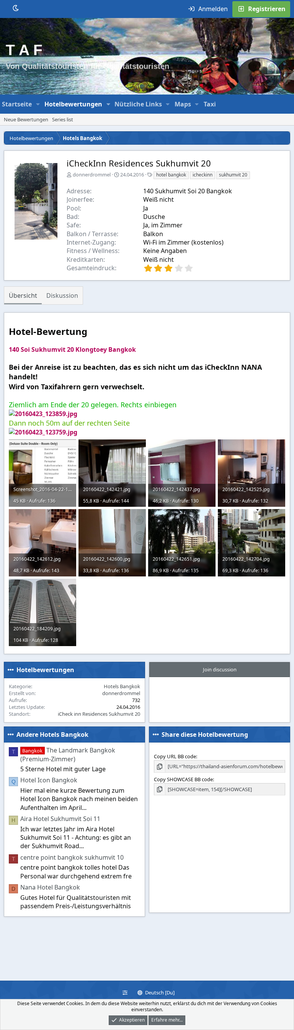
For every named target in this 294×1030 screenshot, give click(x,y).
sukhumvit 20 (233, 174)
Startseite (17, 104)
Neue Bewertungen (26, 119)
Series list (62, 119)
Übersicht (23, 295)
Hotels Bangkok (122, 686)
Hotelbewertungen (73, 104)
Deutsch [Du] (159, 992)
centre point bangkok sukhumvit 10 (72, 857)
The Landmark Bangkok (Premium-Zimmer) (67, 754)
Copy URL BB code (175, 756)
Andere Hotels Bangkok (52, 734)
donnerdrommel (92, 174)
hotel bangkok (171, 174)
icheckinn (202, 174)
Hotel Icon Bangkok (48, 780)
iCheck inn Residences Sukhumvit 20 (99, 713)
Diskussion (62, 295)
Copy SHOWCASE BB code (183, 779)
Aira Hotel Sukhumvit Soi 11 (60, 819)
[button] (38, 104)
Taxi (210, 104)
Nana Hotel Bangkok (50, 887)
